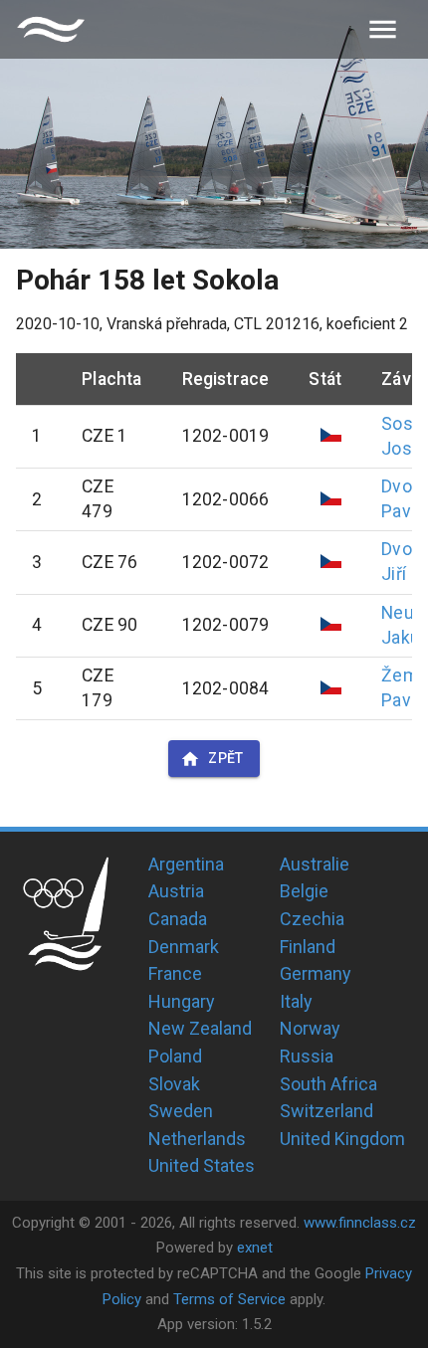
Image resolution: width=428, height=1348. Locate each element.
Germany (315, 973)
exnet (255, 1247)
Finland (307, 946)
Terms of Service (229, 1299)
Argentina (186, 864)
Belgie (304, 890)
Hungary (181, 1001)
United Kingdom (342, 1138)
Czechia (312, 918)
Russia (306, 1056)
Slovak (174, 1083)
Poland (175, 1056)
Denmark (183, 946)
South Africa (328, 1083)
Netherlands (197, 1138)
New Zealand (200, 1028)
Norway (310, 1028)
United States (201, 1165)
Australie (314, 864)
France (175, 973)
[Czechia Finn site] (51, 29)
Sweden (180, 1110)
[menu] (382, 29)
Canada (177, 918)
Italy (296, 1001)
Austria (176, 890)
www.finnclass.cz (360, 1223)
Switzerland (326, 1110)
